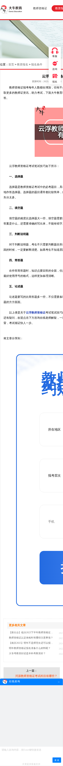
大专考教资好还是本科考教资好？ (27, 653)
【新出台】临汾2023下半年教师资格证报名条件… (32, 632)
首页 (11, 64)
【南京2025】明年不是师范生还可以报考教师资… (32, 643)
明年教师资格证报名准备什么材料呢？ (30, 648)
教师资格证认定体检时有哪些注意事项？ (31, 638)
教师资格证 (40, 8)
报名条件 (36, 64)
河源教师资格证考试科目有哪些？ (36, 675)
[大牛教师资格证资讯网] (11, 9)
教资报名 (22, 64)
